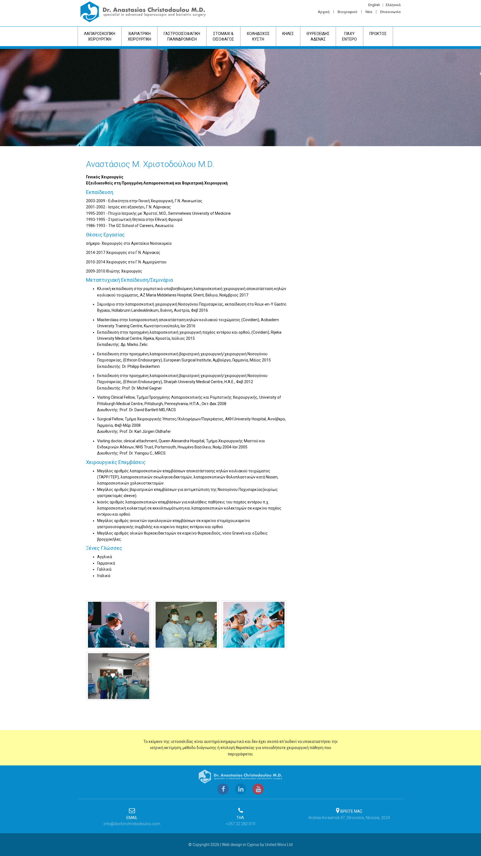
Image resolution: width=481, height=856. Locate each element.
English (374, 5)
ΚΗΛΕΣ (288, 33)
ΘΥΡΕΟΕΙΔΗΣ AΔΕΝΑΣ (318, 36)
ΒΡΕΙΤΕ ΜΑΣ (351, 811)
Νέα (368, 12)
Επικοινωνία (390, 12)
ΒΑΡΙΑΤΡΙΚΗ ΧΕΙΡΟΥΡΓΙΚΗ (139, 36)
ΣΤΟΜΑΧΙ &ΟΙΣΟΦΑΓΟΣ (223, 36)
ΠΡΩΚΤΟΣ (378, 33)
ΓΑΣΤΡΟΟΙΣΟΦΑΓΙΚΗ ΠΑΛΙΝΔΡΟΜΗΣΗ (182, 36)
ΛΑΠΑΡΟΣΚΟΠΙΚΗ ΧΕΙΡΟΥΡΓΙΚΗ (99, 36)
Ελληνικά (393, 5)
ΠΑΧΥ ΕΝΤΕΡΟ (349, 36)
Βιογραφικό (347, 12)
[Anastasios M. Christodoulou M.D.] (118, 624)
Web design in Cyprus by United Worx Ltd (257, 844)
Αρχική (324, 12)
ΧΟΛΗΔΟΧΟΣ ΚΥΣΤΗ (258, 36)
